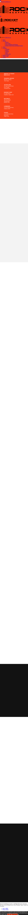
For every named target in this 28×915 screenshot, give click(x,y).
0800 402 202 (8, 37)
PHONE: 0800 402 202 (12, 848)
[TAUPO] (2, 113)
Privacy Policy (6, 909)
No (10, 914)
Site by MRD (5, 908)
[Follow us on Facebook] (4, 856)
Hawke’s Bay (8, 54)
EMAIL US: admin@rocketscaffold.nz (16, 851)
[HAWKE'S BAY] (2, 93)
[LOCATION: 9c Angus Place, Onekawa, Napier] (4, 845)
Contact (4, 57)
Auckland (7, 49)
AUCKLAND (7, 84)
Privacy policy (14, 914)
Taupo (6, 52)
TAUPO (6, 112)
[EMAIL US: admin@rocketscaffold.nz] (5, 852)
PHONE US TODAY (9, 73)
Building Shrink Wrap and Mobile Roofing (14, 45)
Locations (5, 48)
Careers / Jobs (5, 56)
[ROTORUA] (2, 99)
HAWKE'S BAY (8, 92)
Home (4, 39)
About (4, 46)
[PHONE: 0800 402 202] (5, 848)
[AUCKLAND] (2, 85)
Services (4, 41)
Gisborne (7, 51)
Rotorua (7, 50)
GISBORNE (7, 106)
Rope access (7, 43)
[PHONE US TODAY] (2, 74)
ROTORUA (7, 98)
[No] (18, 914)
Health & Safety (6, 55)
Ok (8, 914)
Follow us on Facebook (12, 855)
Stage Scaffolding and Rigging (11, 44)
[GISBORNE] (2, 107)
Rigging (7, 42)
